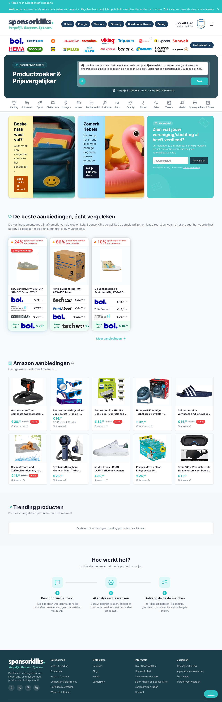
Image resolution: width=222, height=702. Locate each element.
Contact (139, 692)
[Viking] (107, 41)
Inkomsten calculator (147, 676)
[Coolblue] (53, 41)
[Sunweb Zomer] (180, 41)
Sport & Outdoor (59, 676)
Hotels (68, 24)
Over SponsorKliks (145, 665)
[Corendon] (89, 41)
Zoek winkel (200, 45)
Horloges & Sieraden (62, 686)
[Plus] (71, 49)
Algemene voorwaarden (190, 671)
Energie (82, 24)
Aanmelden (199, 160)
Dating (161, 24)
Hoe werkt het (143, 671)
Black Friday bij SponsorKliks (151, 681)
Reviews (97, 665)
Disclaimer (183, 676)
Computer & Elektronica (63, 681)
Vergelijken (99, 681)
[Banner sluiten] (218, 9)
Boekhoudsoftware (139, 24)
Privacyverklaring (187, 665)
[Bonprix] (125, 49)
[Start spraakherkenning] (82, 81)
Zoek (199, 81)
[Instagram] (28, 688)
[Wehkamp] (144, 41)
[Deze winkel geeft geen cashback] (151, 38)
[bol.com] (16, 41)
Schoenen (56, 671)
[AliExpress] (107, 49)
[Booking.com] (35, 41)
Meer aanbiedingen (109, 338)
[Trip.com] (125, 41)
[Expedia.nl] (162, 41)
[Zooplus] (35, 49)
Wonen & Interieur (60, 692)
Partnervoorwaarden (188, 681)
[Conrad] (144, 49)
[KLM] (89, 49)
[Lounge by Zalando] (162, 49)
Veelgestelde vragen (146, 686)
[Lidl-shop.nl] (53, 49)
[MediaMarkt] (71, 41)
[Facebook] (11, 688)
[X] (20, 688)
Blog (95, 671)
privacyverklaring (191, 167)
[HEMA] (16, 49)
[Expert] (180, 49)
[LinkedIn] (36, 688)
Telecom (99, 24)
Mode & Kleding (59, 665)
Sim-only (116, 24)
